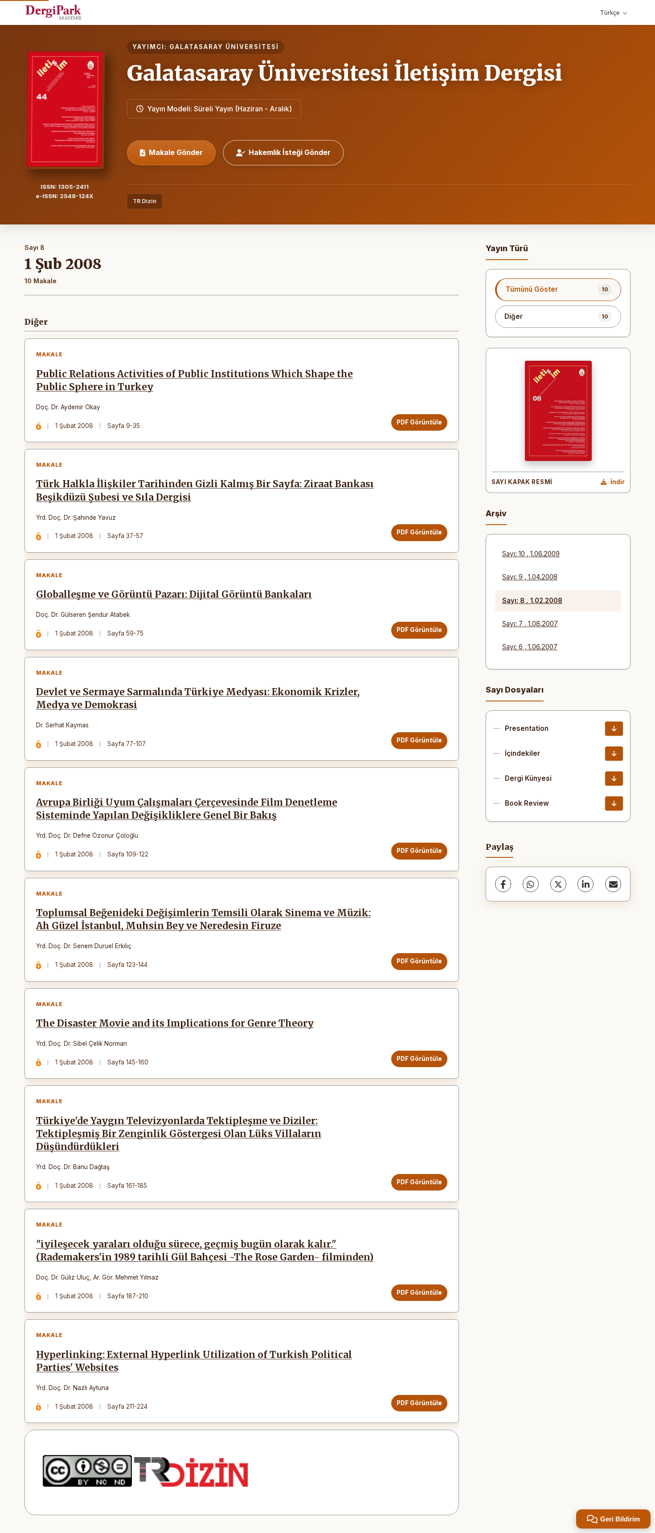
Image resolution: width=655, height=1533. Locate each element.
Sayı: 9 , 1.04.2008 (529, 577)
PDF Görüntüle (419, 422)
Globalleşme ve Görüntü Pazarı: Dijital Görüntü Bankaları (174, 594)
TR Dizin (144, 201)
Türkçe (610, 12)
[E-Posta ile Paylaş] (613, 884)
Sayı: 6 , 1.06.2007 (529, 647)
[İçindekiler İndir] (614, 753)
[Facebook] (503, 884)
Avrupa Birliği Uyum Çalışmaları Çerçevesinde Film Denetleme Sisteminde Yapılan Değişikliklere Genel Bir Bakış (186, 809)
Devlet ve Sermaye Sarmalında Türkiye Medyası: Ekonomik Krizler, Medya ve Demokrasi (198, 698)
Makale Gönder (176, 152)
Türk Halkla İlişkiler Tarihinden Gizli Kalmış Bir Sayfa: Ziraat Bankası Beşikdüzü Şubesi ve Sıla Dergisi (205, 490)
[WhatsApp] (531, 884)
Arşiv (496, 513)
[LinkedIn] (585, 884)
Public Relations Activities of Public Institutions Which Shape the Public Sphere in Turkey (194, 380)
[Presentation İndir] (614, 729)
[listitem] (558, 289)
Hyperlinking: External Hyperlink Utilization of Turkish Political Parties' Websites (194, 1361)
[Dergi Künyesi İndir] (614, 778)
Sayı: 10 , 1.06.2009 (531, 554)
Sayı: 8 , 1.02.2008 (532, 600)
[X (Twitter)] (558, 884)
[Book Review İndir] (614, 803)
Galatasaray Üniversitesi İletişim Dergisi (344, 73)
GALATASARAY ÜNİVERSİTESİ (224, 46)
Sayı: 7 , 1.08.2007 (530, 624)
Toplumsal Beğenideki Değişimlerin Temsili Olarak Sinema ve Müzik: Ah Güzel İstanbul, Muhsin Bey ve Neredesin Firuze (203, 919)
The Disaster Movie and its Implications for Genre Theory (175, 1023)
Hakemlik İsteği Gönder (290, 152)
